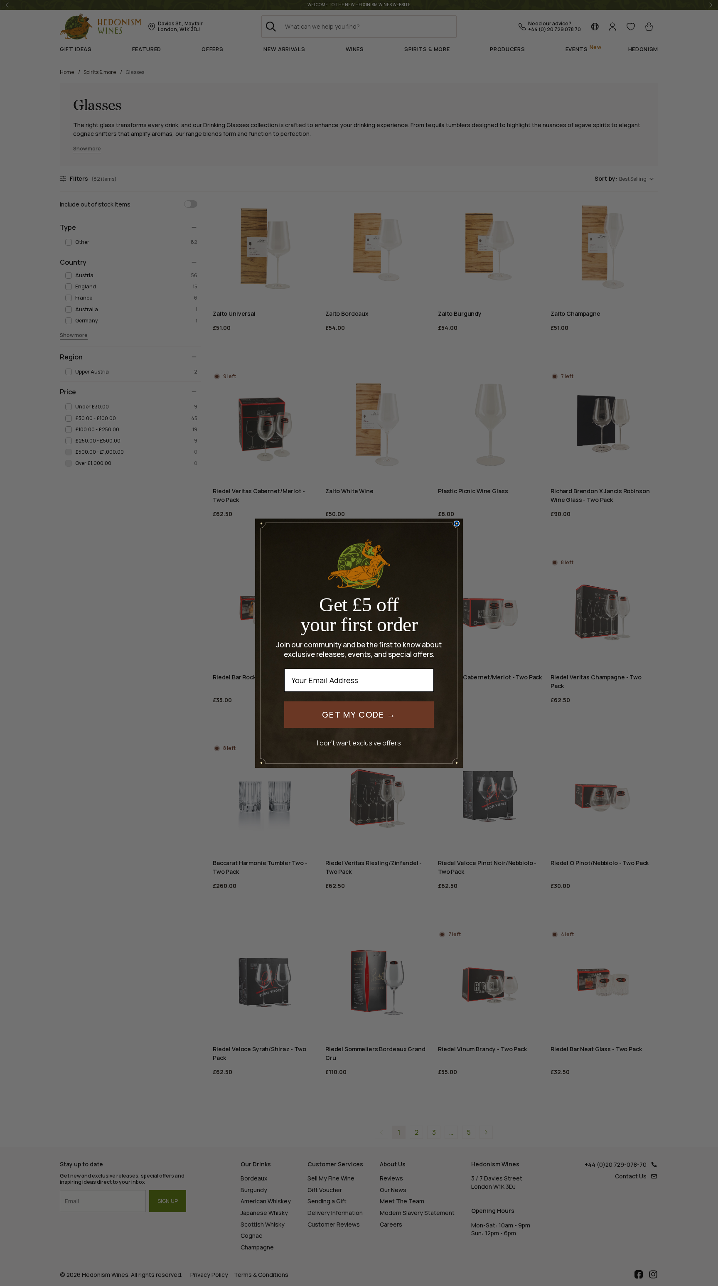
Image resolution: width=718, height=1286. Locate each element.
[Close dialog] (457, 523)
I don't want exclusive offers (359, 743)
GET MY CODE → (359, 714)
